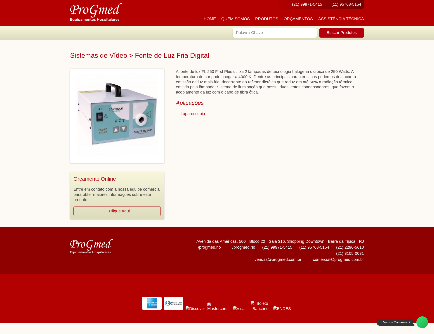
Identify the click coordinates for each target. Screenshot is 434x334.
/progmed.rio (209, 247)
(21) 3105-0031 (350, 253)
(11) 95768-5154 (346, 4)
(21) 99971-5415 (307, 4)
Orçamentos (298, 19)
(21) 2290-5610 (350, 247)
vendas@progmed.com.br (278, 259)
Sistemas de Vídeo (98, 55)
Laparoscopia (193, 113)
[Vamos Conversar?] (422, 322)
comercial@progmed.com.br (338, 259)
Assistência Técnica (341, 19)
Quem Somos (235, 19)
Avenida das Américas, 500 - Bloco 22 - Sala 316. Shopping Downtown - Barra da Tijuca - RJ (280, 241)
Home (210, 19)
